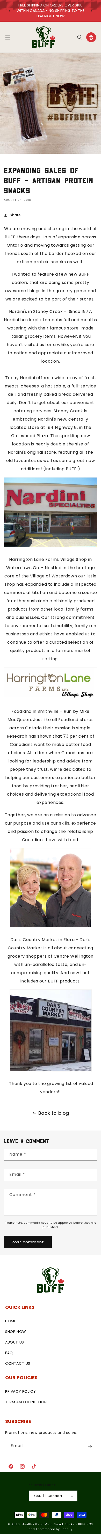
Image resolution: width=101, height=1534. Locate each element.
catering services (32, 411)
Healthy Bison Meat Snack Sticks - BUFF (54, 1524)
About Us (14, 1342)
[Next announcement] (91, 11)
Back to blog (53, 1113)
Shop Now (15, 1331)
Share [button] (15, 215)
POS (90, 1524)
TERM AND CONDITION (26, 1402)
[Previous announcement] (9, 11)
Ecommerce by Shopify (54, 1529)
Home (10, 1321)
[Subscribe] (90, 1447)
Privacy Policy (20, 1391)
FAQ (9, 1352)
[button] (7, 37)
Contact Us (17, 1363)
